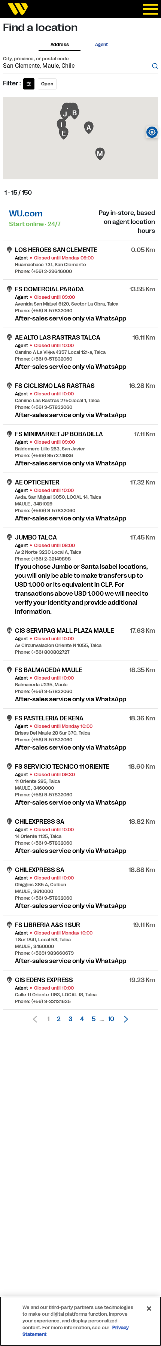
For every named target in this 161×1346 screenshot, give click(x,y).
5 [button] (93, 1019)
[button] (124, 1019)
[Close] (149, 1308)
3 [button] (70, 1019)
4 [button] (82, 1019)
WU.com (26, 213)
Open (47, 83)
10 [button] (111, 1019)
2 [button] (59, 1019)
